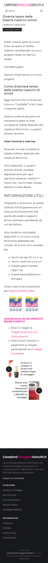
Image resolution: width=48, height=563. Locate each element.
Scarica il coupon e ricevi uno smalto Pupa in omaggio (28, 368)
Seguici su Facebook (13, 478)
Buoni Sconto (9, 495)
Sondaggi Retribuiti (12, 509)
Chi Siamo (8, 523)
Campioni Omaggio (12, 490)
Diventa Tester (10, 505)
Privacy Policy (9, 533)
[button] (41, 11)
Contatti (7, 528)
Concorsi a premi (12, 30)
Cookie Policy (9, 537)
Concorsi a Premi (11, 500)
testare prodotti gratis (22, 290)
